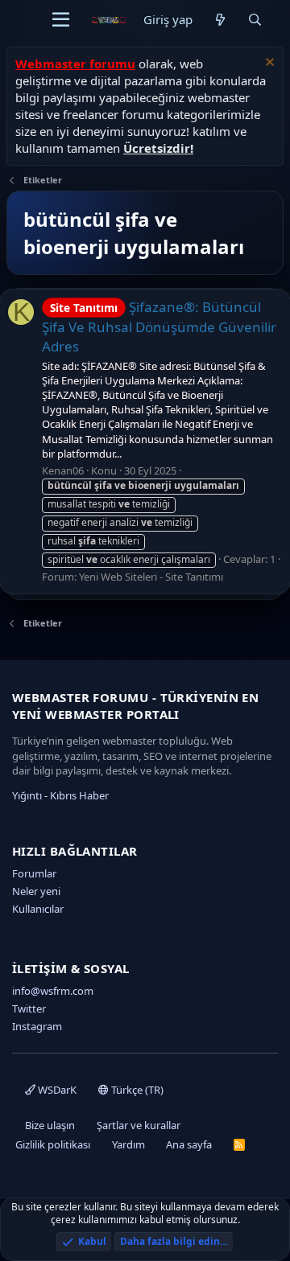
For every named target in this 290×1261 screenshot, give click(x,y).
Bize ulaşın (50, 1125)
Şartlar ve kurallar (138, 1125)
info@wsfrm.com (52, 991)
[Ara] (255, 19)
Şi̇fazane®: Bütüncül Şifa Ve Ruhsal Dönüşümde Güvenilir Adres (159, 326)
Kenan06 (63, 470)
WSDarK (56, 1089)
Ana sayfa (189, 1144)
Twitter (29, 1008)
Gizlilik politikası (52, 1144)
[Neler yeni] (219, 19)
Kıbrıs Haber (79, 795)
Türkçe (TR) (136, 1089)
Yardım (128, 1144)
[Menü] (61, 20)
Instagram (37, 1026)
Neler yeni (36, 891)
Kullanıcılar (38, 909)
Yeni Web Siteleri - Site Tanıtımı (151, 576)
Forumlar (34, 873)
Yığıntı (27, 795)
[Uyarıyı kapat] (268, 63)
